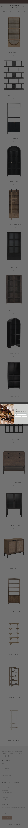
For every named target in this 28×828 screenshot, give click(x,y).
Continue (21, 416)
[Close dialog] (26, 404)
